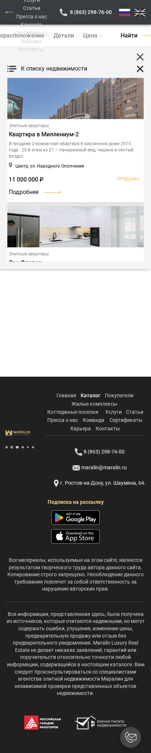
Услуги (113, 412)
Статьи (31, 8)
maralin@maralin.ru (104, 467)
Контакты (31, 49)
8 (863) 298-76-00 (91, 12)
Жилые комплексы (94, 404)
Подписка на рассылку (76, 502)
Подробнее (23, 192)
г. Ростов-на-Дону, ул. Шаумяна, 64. (103, 483)
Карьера (31, 41)
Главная (66, 395)
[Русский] (124, 12)
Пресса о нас (31, 16)
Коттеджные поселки (72, 412)
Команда (31, 25)
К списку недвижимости (54, 68)
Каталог (90, 395)
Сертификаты (31, 33)
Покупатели (119, 395)
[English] (140, 12)
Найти (129, 35)
